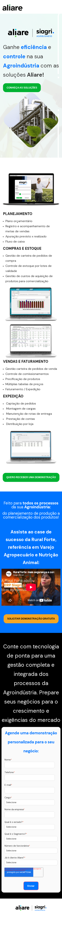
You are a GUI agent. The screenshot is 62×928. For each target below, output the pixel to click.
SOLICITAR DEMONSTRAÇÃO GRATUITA (31, 618)
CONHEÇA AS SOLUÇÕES (22, 87)
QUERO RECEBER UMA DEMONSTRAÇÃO (31, 477)
